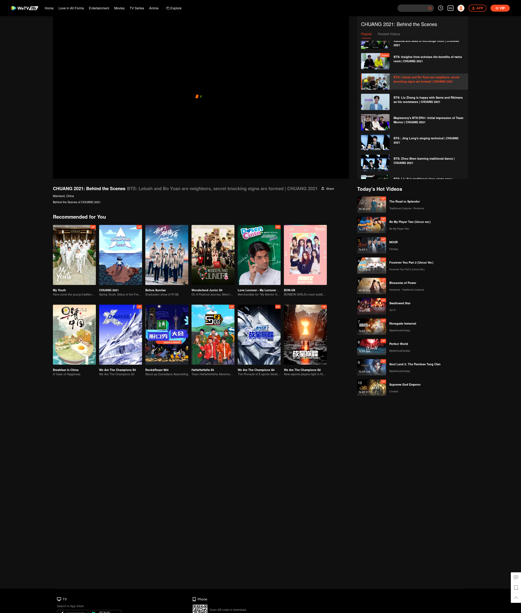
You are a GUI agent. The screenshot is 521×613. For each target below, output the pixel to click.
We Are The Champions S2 (302, 370)
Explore (176, 8)
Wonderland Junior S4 (207, 290)
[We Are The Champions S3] (120, 335)
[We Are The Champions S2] (305, 335)
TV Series (137, 8)
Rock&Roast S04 (157, 370)
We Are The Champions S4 (256, 370)
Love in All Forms (71, 8)
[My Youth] (74, 255)
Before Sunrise (155, 290)
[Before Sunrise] (166, 255)
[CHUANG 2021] (120, 255)
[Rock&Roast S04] (166, 335)
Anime (154, 8)
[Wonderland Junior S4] (213, 255)
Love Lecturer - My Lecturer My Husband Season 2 (273, 290)
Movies (119, 8)
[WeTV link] (25, 8)
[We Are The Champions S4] (259, 335)
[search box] (430, 8)
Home (49, 8)
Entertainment (99, 8)
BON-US (289, 290)
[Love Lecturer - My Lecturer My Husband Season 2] (259, 255)
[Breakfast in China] (74, 335)
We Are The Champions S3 (117, 370)
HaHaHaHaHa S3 (203, 370)
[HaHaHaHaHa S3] (213, 335)
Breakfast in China (66, 370)
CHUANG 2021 (109, 290)
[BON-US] (305, 255)
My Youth (59, 290)
